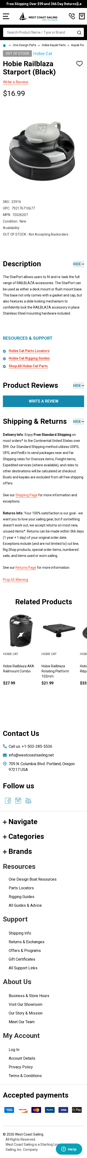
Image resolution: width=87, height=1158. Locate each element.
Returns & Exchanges (26, 942)
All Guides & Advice (25, 905)
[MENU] (6, 16)
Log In (14, 1049)
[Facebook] (8, 800)
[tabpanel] (59, 657)
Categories (26, 836)
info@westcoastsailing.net (31, 755)
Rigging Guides (21, 896)
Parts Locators (21, 888)
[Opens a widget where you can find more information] (69, 1150)
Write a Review (15, 82)
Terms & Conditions (25, 1075)
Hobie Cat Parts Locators (29, 351)
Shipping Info (20, 933)
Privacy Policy (21, 1067)
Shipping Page (26, 495)
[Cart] (82, 16)
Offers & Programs (25, 950)
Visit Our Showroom (25, 1004)
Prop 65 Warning (15, 580)
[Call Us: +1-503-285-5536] (72, 16)
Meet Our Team (22, 1022)
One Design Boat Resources (33, 879)
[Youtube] (28, 800)
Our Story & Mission (26, 1013)
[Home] (5, 45)
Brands (20, 851)
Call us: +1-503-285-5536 (30, 746)
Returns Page (25, 567)
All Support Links (23, 968)
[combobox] (43, 32)
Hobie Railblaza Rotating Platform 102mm (55, 671)
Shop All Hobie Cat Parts (28, 366)
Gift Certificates (22, 959)
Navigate (22, 821)
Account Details (22, 1058)
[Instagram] (18, 800)
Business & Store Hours (29, 995)
